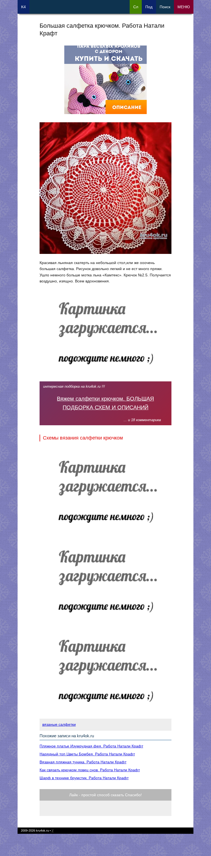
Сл (135, 7)
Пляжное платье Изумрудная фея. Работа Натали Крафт (91, 746)
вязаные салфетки (59, 724)
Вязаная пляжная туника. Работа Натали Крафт (83, 762)
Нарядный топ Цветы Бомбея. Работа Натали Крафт (87, 754)
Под (148, 7)
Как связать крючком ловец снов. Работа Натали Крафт (90, 770)
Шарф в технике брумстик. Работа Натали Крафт (84, 778)
